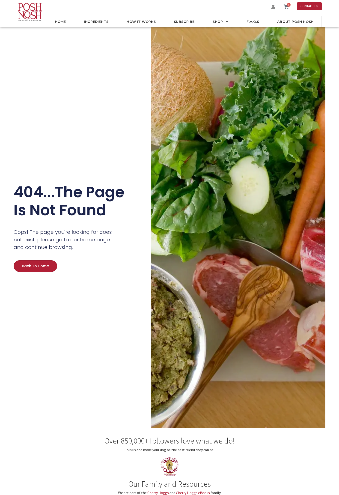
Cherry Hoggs (158, 492)
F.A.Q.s (253, 22)
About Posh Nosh (295, 22)
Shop (218, 22)
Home (60, 22)
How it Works (141, 22)
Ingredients (96, 22)
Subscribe (184, 22)
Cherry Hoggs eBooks (193, 492)
